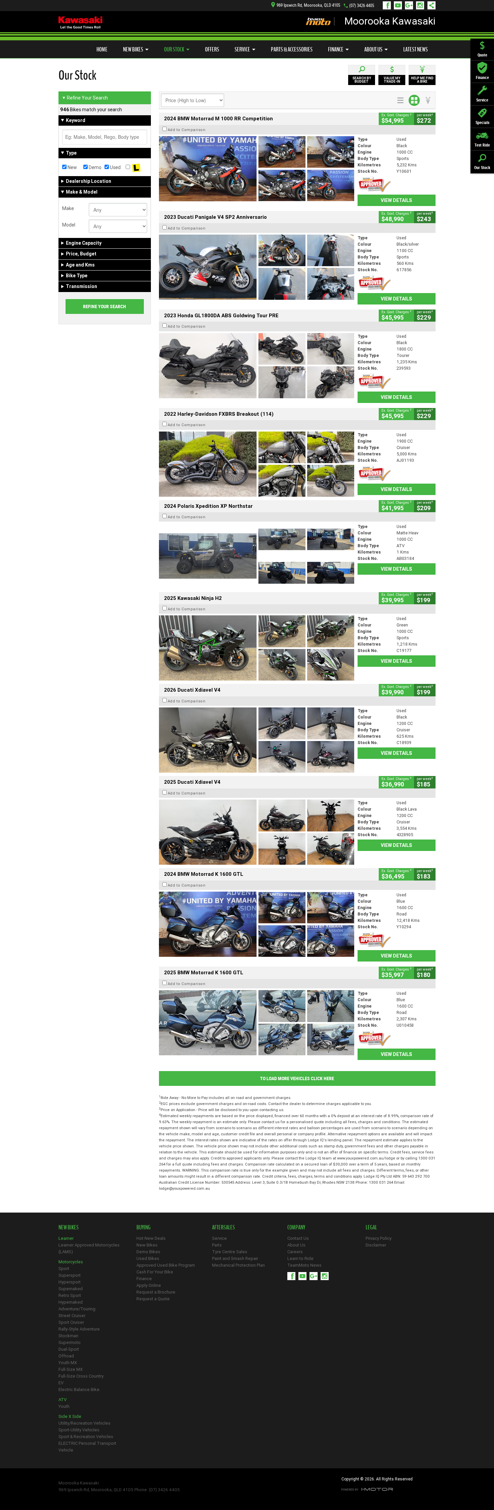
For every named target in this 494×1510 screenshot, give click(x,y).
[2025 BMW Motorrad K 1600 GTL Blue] (256, 1022)
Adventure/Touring (76, 1309)
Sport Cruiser (71, 1322)
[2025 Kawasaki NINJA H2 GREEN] (256, 648)
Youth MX (67, 1362)
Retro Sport (69, 1295)
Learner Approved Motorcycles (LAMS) (89, 1248)
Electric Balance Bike (78, 1389)
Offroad (66, 1356)
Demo (94, 167)
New (72, 167)
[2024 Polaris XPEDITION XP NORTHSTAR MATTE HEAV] (256, 555)
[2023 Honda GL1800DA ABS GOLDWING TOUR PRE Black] (256, 365)
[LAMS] (136, 167)
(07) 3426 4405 (361, 5)
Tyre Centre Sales (229, 1252)
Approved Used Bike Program (165, 1265)
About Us (373, 49)
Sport (63, 1268)
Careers (295, 1252)
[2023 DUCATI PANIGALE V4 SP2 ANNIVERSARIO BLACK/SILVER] (256, 267)
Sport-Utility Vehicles (78, 1430)
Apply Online (148, 1285)
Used (115, 167)
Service (242, 49)
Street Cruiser (71, 1315)
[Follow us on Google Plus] (410, 5)
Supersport (69, 1275)
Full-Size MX (70, 1369)
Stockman (68, 1336)
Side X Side (69, 1416)
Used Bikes (147, 1258)
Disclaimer (376, 1245)
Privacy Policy (379, 1238)
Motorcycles (70, 1262)
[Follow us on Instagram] (421, 5)
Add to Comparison (187, 129)
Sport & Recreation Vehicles (85, 1436)
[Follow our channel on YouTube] (399, 5)
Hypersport (69, 1282)
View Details (396, 200)
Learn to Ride (300, 1258)
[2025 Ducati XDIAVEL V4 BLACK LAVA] (256, 832)
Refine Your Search (85, 98)
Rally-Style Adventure (79, 1329)
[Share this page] (430, 5)
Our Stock (174, 49)
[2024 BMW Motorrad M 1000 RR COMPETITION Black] (256, 168)
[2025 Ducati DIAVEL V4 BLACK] (256, 740)
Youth (64, 1406)
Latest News (415, 49)
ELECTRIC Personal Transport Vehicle (87, 1446)
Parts (217, 1245)
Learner (66, 1238)
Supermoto (69, 1342)
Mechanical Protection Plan (238, 1265)
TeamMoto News (304, 1265)
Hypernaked (70, 1302)
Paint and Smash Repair (235, 1258)
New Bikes (133, 49)
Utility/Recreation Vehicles (84, 1423)
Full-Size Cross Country (81, 1376)
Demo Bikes (148, 1252)
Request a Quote (153, 1299)
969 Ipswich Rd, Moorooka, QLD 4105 (308, 5)
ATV (62, 1399)
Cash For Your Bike (154, 1272)
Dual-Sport (68, 1349)
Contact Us (298, 1238)
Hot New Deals (151, 1238)
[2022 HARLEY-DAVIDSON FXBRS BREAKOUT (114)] (256, 464)
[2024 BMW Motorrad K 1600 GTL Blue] (256, 924)
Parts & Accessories (292, 49)
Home (102, 49)
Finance (335, 49)
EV (61, 1383)
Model (68, 225)
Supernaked (70, 1289)
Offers (212, 49)
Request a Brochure (155, 1292)
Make (68, 208)
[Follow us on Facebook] (388, 5)
